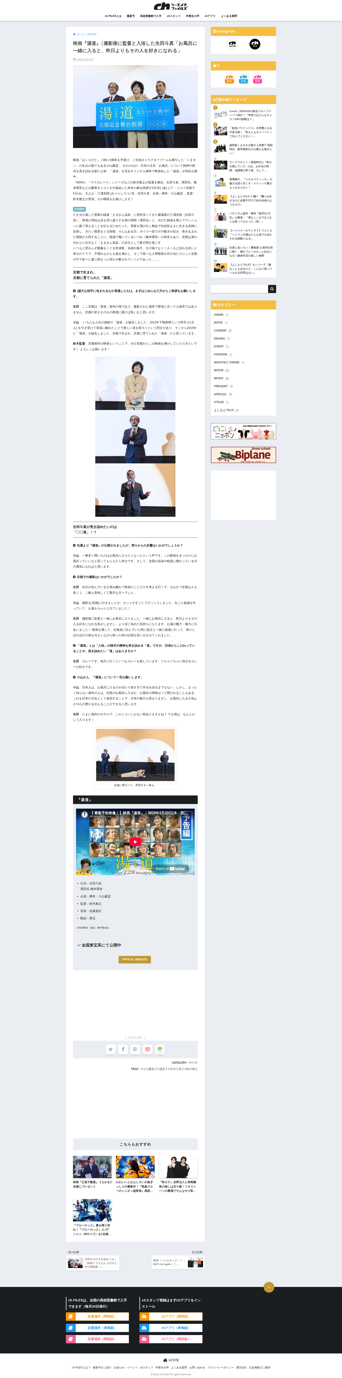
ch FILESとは (113, 15)
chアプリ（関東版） (176, 1316)
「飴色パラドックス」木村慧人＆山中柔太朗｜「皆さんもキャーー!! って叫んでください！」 (250, 131)
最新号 (131, 15)
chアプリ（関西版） (176, 1339)
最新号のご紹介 (102, 1367)
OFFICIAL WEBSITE (134, 959)
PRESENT (223, 386)
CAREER (222, 330)
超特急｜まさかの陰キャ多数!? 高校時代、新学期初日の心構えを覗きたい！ (251, 149)
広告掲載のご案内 (259, 1367)
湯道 (162, 1069)
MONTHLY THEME (229, 362)
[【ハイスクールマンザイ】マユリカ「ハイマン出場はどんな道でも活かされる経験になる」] (243, 226)
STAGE (221, 402)
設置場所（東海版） (102, 1328)
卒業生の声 (192, 15)
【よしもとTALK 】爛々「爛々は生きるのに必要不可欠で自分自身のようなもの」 (250, 200)
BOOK (220, 322)
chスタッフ (174, 15)
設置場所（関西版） (102, 1339)
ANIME (221, 314)
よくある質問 (229, 15)
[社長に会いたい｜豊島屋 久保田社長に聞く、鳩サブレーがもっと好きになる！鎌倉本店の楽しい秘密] (243, 243)
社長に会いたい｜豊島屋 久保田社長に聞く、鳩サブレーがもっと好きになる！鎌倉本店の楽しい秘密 (251, 251)
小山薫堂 (148, 1069)
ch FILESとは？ (81, 1367)
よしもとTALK (226, 410)
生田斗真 (175, 1069)
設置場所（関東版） (102, 1316)
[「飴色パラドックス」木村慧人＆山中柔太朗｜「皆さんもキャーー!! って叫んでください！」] (243, 123)
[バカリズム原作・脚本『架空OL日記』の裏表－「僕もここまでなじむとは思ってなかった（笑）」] (243, 209)
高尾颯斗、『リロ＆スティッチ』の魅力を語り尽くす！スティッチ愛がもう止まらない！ (250, 183)
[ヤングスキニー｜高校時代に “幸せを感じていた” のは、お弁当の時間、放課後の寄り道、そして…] (243, 158)
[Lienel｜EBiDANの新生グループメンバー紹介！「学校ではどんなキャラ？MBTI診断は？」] (243, 106)
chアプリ (210, 15)
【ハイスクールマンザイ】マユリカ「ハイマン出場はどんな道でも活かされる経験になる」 (250, 234)
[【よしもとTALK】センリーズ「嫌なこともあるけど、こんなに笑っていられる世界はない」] (243, 260)
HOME (173, 1360)
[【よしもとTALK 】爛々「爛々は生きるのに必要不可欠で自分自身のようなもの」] (243, 192)
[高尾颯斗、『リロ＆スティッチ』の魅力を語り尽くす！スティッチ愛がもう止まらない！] (243, 175)
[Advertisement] (135, 1001)
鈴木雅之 (192, 1069)
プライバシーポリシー (220, 1367)
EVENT (221, 346)
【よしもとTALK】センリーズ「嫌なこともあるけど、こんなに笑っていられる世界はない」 (250, 268)
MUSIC (221, 378)
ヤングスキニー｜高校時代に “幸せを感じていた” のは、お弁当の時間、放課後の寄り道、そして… (250, 166)
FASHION (222, 354)
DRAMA (221, 338)
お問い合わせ (197, 1367)
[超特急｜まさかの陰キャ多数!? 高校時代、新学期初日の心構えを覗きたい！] (243, 140)
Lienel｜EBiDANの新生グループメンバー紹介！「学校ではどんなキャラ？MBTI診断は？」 (250, 115)
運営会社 (241, 1367)
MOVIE (193, 1062)
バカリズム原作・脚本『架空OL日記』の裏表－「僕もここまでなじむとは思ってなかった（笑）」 (250, 217)
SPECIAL (223, 394)
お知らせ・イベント (126, 1367)
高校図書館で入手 (151, 15)
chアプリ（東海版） (176, 1328)
